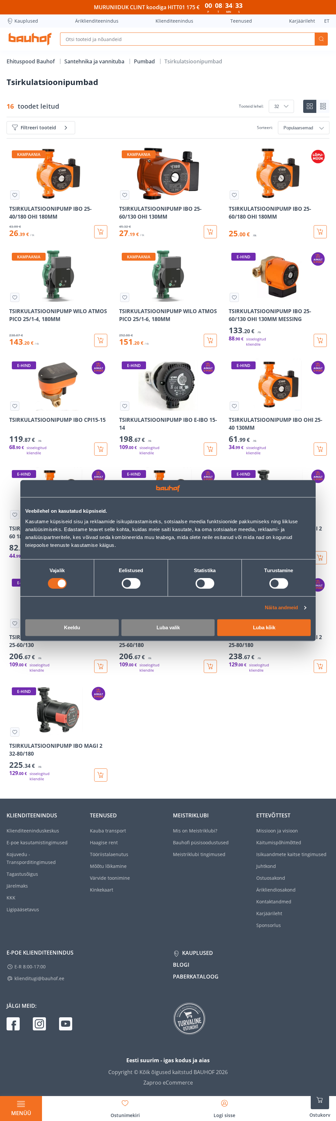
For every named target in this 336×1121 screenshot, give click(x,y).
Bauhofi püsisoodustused (201, 842)
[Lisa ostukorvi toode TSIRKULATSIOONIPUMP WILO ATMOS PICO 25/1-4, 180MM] (100, 340)
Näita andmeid (281, 608)
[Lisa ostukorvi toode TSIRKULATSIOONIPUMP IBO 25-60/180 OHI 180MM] (320, 231)
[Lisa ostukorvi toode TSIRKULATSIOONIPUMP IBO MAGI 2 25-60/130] (100, 666)
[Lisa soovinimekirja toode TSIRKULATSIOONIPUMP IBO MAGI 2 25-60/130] (14, 623)
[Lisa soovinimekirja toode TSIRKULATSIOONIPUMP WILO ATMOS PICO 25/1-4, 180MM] (14, 297)
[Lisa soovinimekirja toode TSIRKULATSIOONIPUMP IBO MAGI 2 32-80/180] (14, 732)
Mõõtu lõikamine (108, 866)
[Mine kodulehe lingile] (30, 39)
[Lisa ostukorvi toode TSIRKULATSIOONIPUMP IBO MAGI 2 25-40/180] (320, 557)
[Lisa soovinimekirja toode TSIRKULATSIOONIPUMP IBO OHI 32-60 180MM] (14, 514)
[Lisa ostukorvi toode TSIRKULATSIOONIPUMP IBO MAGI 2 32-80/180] (100, 775)
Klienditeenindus (174, 21)
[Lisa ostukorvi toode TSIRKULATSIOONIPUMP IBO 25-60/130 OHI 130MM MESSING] (320, 340)
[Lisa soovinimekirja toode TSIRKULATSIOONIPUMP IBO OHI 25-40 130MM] (234, 406)
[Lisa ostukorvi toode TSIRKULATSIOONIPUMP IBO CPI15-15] (100, 449)
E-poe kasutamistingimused (37, 842)
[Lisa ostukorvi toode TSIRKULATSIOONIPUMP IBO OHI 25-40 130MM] (320, 449)
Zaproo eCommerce (168, 1082)
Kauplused (26, 21)
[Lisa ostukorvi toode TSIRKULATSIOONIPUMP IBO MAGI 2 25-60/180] (210, 666)
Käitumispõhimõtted (278, 842)
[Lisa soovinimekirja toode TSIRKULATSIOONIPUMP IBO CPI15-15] (14, 406)
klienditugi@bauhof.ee (39, 978)
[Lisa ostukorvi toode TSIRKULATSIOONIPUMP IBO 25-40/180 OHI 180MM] (100, 231)
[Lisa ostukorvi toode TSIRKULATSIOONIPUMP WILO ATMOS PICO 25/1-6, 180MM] (210, 340)
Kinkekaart (101, 890)
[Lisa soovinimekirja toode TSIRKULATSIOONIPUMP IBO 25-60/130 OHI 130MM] (124, 195)
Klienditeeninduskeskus (33, 831)
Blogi (181, 964)
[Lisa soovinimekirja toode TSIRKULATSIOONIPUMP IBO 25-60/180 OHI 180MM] (234, 195)
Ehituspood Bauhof (31, 61)
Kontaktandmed (273, 901)
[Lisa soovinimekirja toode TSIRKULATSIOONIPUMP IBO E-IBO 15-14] (124, 406)
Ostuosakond (270, 878)
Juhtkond (266, 866)
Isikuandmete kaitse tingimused (291, 854)
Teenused (241, 21)
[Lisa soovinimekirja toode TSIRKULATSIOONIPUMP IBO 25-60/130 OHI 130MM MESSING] (234, 297)
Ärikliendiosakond (276, 890)
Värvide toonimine (110, 878)
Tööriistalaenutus (109, 854)
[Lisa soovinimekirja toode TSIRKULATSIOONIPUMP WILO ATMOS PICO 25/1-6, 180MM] (124, 297)
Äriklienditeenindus (96, 21)
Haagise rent (104, 842)
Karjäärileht (302, 21)
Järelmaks (17, 886)
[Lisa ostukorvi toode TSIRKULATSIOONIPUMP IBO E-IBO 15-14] (210, 449)
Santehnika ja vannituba (95, 61)
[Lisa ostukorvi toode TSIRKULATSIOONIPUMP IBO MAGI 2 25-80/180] (320, 666)
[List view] (322, 106)
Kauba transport (108, 831)
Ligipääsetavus (23, 909)
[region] (168, 464)
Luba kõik (264, 627)
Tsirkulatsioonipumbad (193, 61)
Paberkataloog (196, 976)
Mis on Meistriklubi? (195, 831)
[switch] (131, 583)
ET (326, 21)
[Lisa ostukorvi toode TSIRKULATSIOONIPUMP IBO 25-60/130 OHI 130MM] (210, 231)
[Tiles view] (309, 106)
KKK (11, 898)
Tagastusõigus (22, 874)
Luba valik (168, 627)
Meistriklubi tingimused (199, 854)
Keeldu (72, 627)
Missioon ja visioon (277, 831)
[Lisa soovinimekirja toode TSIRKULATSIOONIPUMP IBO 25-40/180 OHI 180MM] (14, 195)
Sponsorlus (268, 925)
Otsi (321, 39)
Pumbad (145, 61)
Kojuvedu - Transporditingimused (31, 858)
